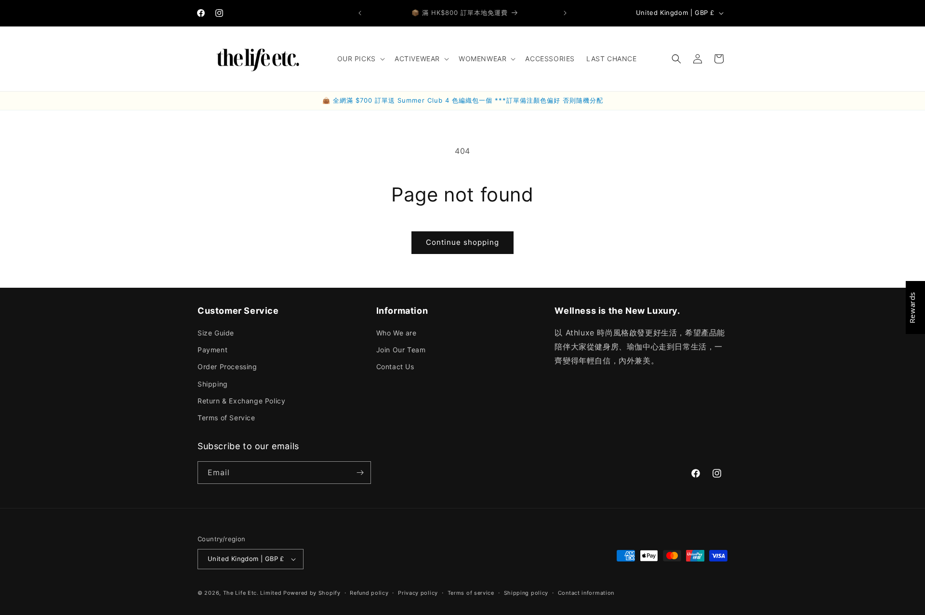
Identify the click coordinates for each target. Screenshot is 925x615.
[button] (360, 59)
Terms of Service (226, 418)
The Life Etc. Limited (252, 592)
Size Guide (216, 333)
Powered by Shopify (312, 592)
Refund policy (369, 592)
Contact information (586, 592)
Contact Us (395, 366)
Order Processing (227, 366)
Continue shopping (462, 242)
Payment (212, 350)
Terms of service (471, 592)
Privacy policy (418, 592)
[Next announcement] (565, 13)
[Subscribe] (359, 472)
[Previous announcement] (359, 13)
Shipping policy (526, 592)
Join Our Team (401, 350)
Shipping (213, 384)
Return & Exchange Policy (241, 401)
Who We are (396, 333)
